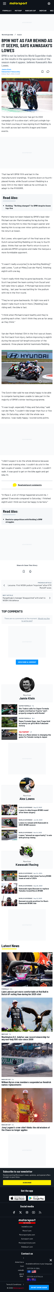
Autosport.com (27, 1239)
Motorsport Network (22, 1288)
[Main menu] (5, 4)
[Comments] (48, 71)
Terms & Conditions (13, 1284)
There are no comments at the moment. (27, 619)
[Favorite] (42, 71)
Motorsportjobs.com (27, 1235)
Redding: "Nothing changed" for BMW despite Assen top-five (28, 206)
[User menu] (48, 3)
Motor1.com (27, 1231)
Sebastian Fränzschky (11, 72)
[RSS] (40, 1212)
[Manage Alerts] (30, 571)
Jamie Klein (6, 69)
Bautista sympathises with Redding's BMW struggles (24, 520)
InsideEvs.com (27, 1227)
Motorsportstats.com (27, 1243)
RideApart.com (27, 1247)
